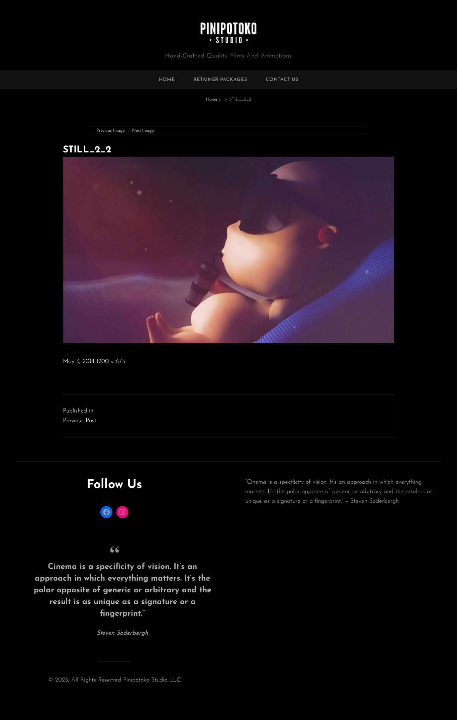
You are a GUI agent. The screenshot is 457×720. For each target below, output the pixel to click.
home (167, 79)
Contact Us (282, 79)
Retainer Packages (220, 79)
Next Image (143, 130)
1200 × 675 (110, 362)
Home (211, 99)
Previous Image (110, 130)
